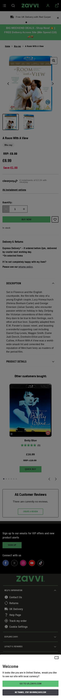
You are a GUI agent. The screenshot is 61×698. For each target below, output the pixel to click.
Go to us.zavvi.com (30, 683)
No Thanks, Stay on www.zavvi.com (30, 692)
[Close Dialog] (56, 657)
